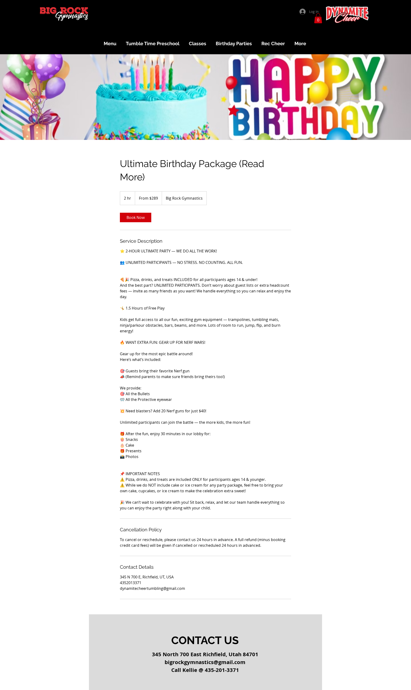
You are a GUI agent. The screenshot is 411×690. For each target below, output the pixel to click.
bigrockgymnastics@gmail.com (205, 662)
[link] (135, 217)
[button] (318, 18)
